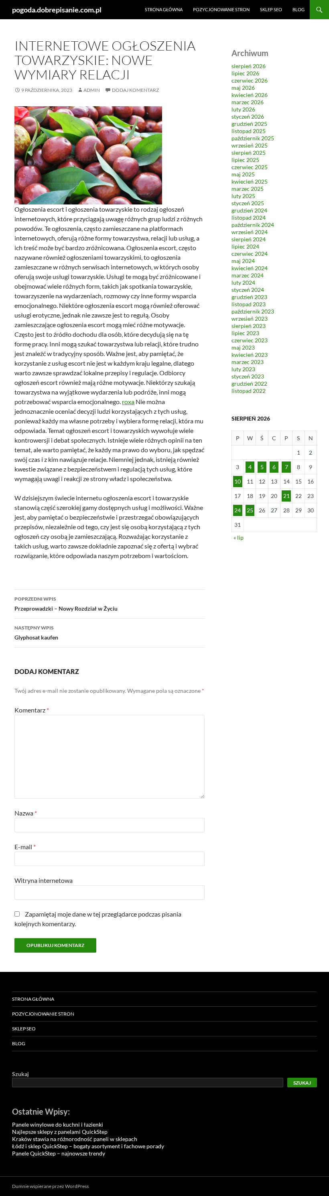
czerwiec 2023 (250, 340)
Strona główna (164, 9)
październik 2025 (253, 138)
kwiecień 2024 (250, 268)
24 (237, 510)
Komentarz (31, 710)
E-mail (25, 846)
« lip (239, 537)
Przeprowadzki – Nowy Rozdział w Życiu (66, 604)
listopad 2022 (249, 390)
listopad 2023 (249, 304)
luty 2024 (243, 282)
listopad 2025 (249, 130)
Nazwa (25, 813)
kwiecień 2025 (250, 181)
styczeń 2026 (248, 116)
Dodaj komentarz (135, 90)
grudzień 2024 (249, 210)
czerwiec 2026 (250, 80)
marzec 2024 (248, 275)
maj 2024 (243, 260)
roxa (128, 401)
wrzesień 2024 (250, 232)
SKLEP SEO (271, 9)
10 (237, 481)
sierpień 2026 (249, 66)
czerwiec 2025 (250, 167)
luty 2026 (243, 109)
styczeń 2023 (248, 376)
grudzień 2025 (249, 123)
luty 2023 (243, 369)
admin (91, 90)
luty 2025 (243, 195)
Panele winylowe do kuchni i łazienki (57, 1124)
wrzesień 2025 (250, 145)
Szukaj (20, 1074)
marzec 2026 (248, 102)
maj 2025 (243, 174)
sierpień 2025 (249, 152)
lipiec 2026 (245, 73)
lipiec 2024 (245, 246)
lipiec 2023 (245, 333)
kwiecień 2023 (250, 354)
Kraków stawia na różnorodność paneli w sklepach (74, 1138)
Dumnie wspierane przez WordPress (50, 1186)
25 (250, 510)
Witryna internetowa (43, 880)
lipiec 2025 (245, 159)
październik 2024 (253, 224)
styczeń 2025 (248, 203)
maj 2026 (243, 87)
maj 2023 (243, 347)
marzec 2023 (248, 361)
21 (286, 495)
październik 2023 (253, 311)
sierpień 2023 (249, 325)
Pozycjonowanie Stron (221, 9)
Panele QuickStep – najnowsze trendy (58, 1153)
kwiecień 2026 (250, 94)
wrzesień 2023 (250, 318)
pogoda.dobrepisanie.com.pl (57, 9)
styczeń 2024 (248, 289)
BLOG (298, 9)
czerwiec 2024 (250, 253)
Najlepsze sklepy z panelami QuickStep (60, 1131)
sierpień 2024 (249, 239)
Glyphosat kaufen (36, 633)
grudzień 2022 (249, 383)
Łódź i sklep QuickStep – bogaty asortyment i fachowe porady (88, 1146)
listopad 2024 (249, 217)
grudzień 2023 (249, 296)
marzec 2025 (248, 188)
